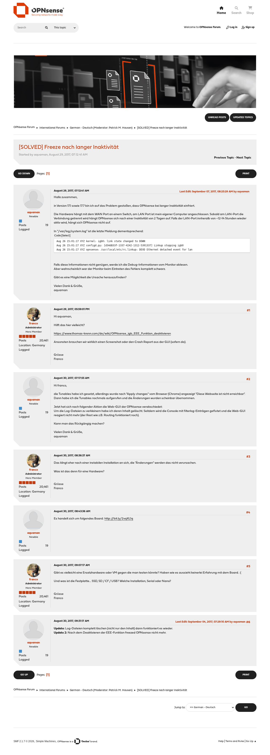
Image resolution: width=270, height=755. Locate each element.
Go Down (24, 174)
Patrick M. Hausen (120, 127)
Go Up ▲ (251, 741)
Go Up (24, 675)
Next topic (243, 157)
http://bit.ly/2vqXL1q (118, 518)
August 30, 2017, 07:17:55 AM (71, 378)
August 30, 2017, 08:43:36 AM (72, 511)
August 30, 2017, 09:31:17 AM (71, 621)
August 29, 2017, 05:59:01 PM (71, 309)
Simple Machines (46, 741)
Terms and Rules (234, 741)
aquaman (33, 212)
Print (246, 174)
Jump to (179, 707)
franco (33, 323)
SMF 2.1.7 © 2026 (24, 741)
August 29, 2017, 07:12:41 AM (71, 190)
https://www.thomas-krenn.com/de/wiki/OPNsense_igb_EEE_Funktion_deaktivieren (112, 333)
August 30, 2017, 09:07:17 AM (72, 565)
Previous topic (224, 157)
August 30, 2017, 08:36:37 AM (72, 455)
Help (221, 741)
